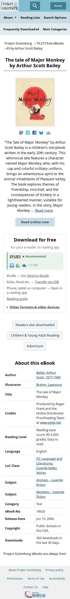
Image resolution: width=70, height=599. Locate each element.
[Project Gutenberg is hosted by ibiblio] (35, 596)
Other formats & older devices (35, 307)
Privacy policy (54, 570)
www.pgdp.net (50, 422)
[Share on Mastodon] (21, 132)
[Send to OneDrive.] (24, 265)
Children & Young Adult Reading (35, 335)
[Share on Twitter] (28, 132)
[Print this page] (48, 132)
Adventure (35, 346)
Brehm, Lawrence (49, 385)
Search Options (55, 17)
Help (45, 587)
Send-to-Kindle (38, 276)
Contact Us (31, 587)
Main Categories (55, 29)
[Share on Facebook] (34, 132)
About (10, 17)
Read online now (35, 222)
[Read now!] (35, 125)
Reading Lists (30, 17)
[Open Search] (35, 6)
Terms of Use (35, 578)
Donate (58, 5)
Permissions (15, 578)
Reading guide (17, 299)
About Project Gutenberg (25, 570)
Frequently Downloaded (21, 29)
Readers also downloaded (35, 325)
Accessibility (57, 578)
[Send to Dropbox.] (12, 265)
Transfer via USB (47, 282)
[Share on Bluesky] (41, 132)
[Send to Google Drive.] (18, 265)
